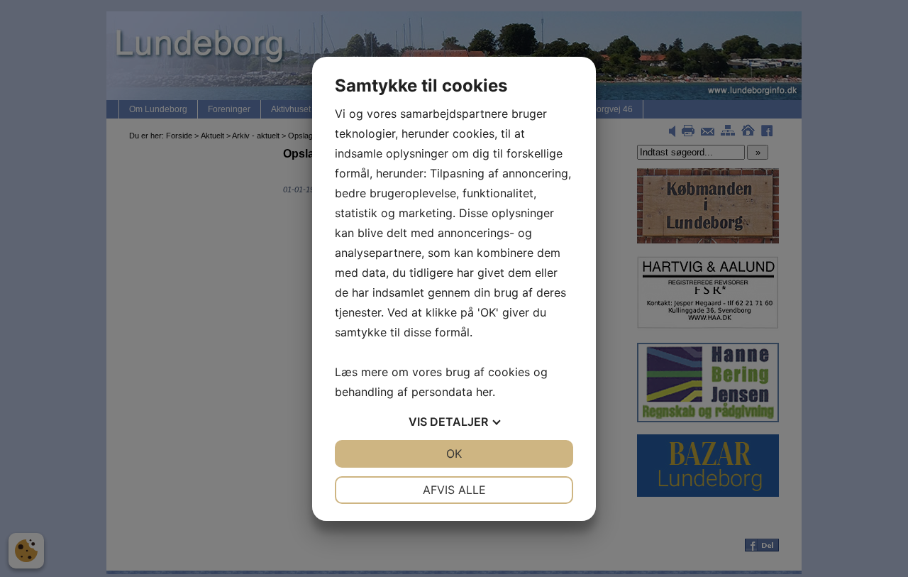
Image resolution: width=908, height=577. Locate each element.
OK (454, 453)
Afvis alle (454, 490)
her (484, 392)
